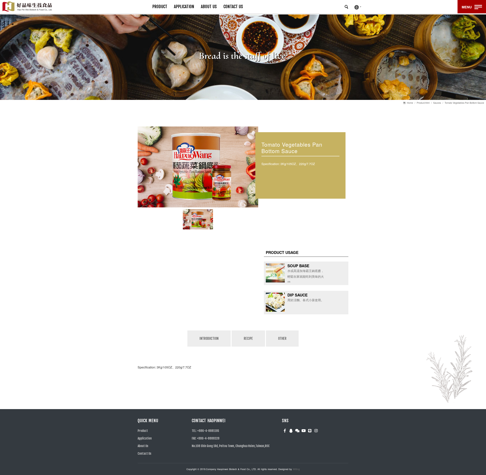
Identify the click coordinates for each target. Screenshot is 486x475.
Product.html (423, 102)
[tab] (209, 346)
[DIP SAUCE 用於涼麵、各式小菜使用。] (296, 310)
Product (159, 6)
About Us (209, 6)
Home (410, 102)
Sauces (437, 102)
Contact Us (233, 6)
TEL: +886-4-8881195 (205, 431)
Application (184, 6)
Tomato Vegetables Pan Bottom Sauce (464, 102)
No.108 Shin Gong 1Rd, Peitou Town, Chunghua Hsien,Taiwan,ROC (231, 446)
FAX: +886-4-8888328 (205, 438)
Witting (296, 469)
